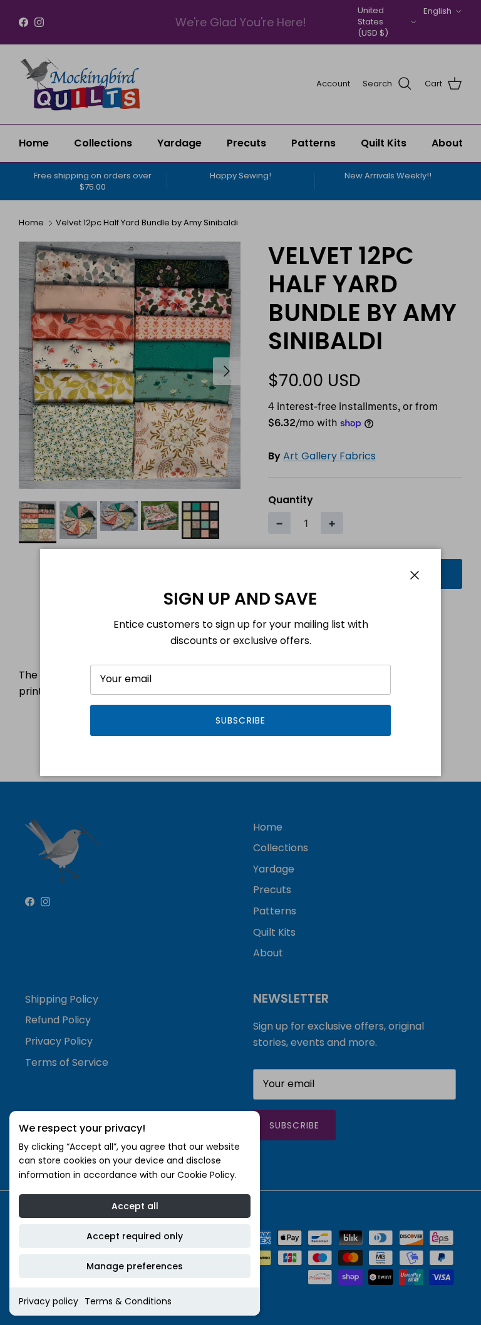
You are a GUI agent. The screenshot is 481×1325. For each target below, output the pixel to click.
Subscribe (240, 720)
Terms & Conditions (128, 1301)
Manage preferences (134, 1266)
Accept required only (134, 1236)
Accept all (134, 1206)
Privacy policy (48, 1301)
